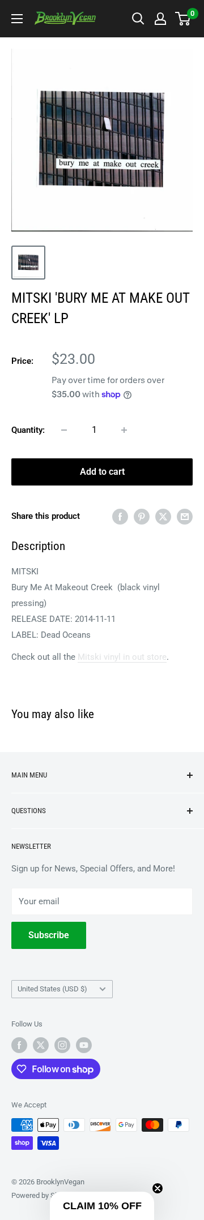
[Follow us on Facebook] (19, 1045)
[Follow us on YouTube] (84, 1045)
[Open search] (138, 18)
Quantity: (28, 430)
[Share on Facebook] (120, 516)
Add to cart (102, 471)
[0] (183, 18)
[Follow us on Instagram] (62, 1045)
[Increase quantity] (124, 430)
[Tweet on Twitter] (163, 516)
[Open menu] (17, 18)
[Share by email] (185, 516)
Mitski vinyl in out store (122, 657)
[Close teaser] (157, 1188)
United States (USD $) (52, 989)
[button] (102, 1206)
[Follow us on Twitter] (41, 1045)
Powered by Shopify (43, 1195)
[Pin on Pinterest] (142, 516)
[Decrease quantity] (64, 430)
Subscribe (48, 935)
